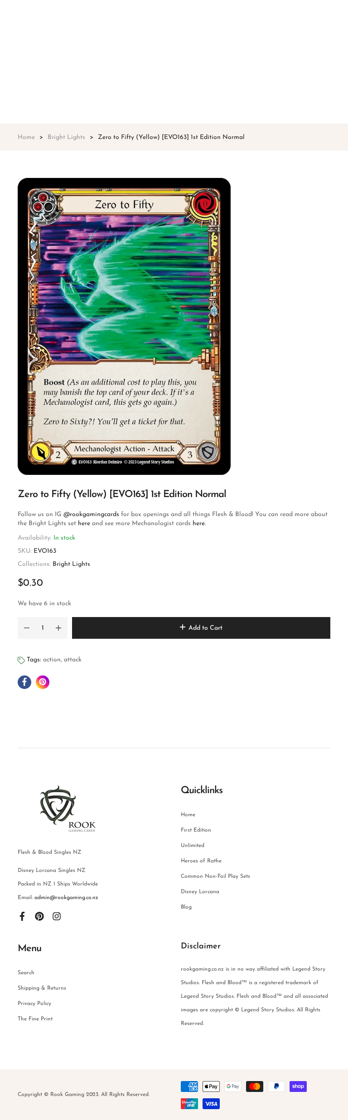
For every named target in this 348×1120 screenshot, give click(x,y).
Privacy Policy (34, 1003)
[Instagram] (56, 916)
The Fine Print (35, 1019)
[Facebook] (22, 916)
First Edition (196, 830)
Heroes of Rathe (201, 861)
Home (188, 815)
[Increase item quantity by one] (58, 628)
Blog (186, 907)
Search (26, 973)
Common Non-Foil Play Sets (215, 876)
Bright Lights (71, 564)
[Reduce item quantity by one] (27, 628)
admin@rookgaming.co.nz (66, 897)
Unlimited (192, 845)
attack (73, 659)
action (52, 659)
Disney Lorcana (200, 892)
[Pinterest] (39, 916)
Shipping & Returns (42, 988)
